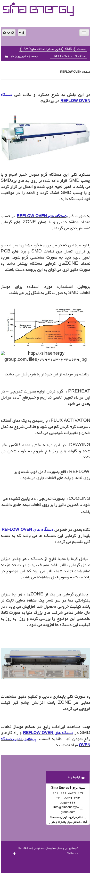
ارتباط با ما (74, 777)
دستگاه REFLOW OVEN (70, 56)
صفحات (81, 49)
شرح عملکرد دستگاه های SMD (42, 49)
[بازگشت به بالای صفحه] (14, 853)
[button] (9, 32)
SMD (68, 49)
